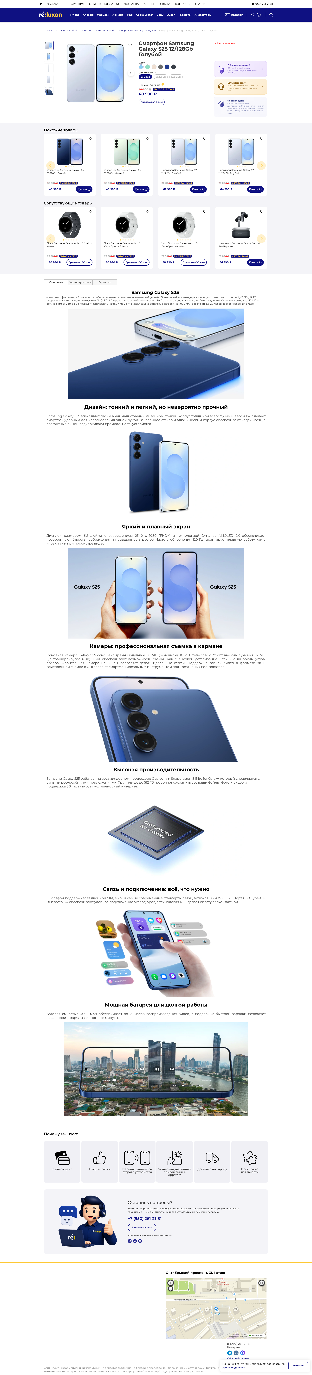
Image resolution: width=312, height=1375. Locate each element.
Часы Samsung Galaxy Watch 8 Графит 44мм (69, 245)
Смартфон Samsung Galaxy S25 (137, 30)
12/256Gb (161, 76)
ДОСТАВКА (131, 4)
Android (73, 30)
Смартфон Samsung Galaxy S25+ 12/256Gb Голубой (237, 172)
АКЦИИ (149, 4)
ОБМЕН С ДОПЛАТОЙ (104, 4)
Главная (48, 30)
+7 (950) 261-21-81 (145, 1218)
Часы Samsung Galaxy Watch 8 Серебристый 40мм (179, 245)
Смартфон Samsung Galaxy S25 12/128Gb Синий (65, 172)
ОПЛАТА (164, 4)
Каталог (237, 14)
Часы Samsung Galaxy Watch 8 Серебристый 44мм (122, 245)
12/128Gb (145, 76)
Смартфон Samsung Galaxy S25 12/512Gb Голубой (180, 172)
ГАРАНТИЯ (77, 4)
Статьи (200, 4)
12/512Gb (176, 76)
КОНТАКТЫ (182, 4)
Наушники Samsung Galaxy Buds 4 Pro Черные (239, 245)
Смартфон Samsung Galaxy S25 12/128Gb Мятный (122, 172)
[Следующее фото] (131, 73)
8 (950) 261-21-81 (262, 4)
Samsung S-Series (106, 30)
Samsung (86, 30)
